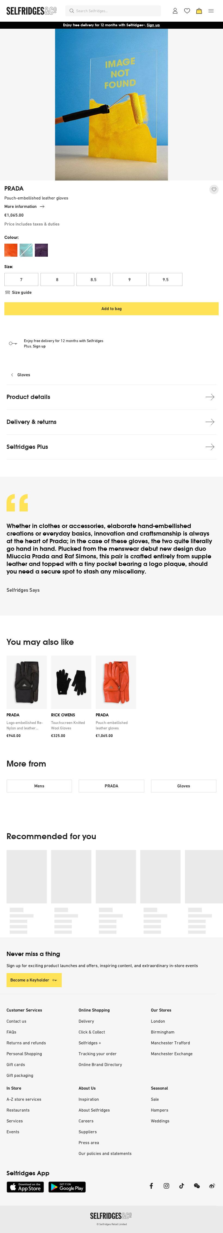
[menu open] (211, 10)
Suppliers (88, 1131)
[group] (111, 699)
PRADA (14, 188)
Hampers (159, 1110)
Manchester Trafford (170, 1042)
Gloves (23, 374)
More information (20, 206)
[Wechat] (197, 1189)
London (158, 1021)
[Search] (71, 10)
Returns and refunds (26, 1042)
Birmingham (163, 1031)
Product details (28, 397)
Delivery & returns (32, 422)
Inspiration (89, 1099)
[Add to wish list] (214, 189)
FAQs (11, 1031)
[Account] (175, 10)
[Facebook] (151, 1189)
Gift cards (16, 1064)
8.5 (94, 279)
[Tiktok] (181, 1189)
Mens (39, 785)
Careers (86, 1120)
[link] (26, 725)
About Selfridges (94, 1110)
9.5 (166, 279)
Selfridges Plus (27, 447)
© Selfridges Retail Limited (112, 1224)
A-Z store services (24, 1099)
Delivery (86, 1021)
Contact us (16, 1021)
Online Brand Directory (100, 1064)
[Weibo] (212, 1189)
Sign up (153, 25)
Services (15, 1120)
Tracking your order (98, 1053)
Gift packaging (20, 1075)
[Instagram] (166, 1189)
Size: (8, 266)
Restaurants (18, 1110)
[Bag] (199, 10)
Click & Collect (92, 1031)
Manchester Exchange (172, 1053)
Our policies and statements (105, 1153)
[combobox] (117, 11)
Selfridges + (90, 1042)
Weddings (160, 1120)
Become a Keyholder (29, 980)
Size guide (22, 292)
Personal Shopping (24, 1053)
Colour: (11, 237)
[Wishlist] (187, 10)
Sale (155, 1099)
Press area (89, 1142)
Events (13, 1131)
